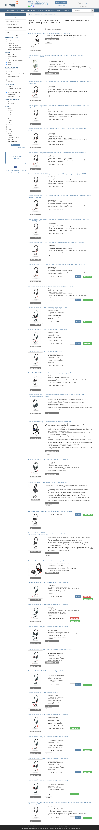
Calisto (9, 112)
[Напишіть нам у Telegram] (31, 6)
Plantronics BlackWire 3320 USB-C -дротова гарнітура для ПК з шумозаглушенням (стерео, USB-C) (57, 152)
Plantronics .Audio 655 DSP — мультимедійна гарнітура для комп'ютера (49, 421)
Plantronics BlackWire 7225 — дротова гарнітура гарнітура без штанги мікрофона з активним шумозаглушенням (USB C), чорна (56, 395)
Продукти (40, 10)
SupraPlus (10, 132)
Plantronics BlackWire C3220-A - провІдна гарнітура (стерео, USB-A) (48, 780)
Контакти (66, 10)
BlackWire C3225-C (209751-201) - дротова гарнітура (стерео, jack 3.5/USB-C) (50, 286)
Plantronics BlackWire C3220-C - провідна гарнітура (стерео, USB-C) (48, 758)
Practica (10, 126)
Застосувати (15, 145)
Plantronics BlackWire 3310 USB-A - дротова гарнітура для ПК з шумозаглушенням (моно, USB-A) (56, 264)
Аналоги (48, 42)
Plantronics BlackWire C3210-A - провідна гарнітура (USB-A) (45, 692)
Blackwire (10, 110)
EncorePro (10, 120)
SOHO (9, 130)
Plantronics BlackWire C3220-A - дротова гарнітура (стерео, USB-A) (47, 308)
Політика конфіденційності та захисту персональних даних (15, 171)
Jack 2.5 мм (11, 54)
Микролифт (11, 139)
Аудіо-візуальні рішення (12, 18)
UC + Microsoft (11, 103)
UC (8, 101)
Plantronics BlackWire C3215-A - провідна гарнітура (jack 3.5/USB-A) (48, 736)
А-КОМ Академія (31, 10)
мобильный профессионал (15, 49)
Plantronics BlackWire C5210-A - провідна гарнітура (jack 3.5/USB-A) (48, 604)
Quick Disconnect (12, 56)
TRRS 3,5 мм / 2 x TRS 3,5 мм (15, 60)
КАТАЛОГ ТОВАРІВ (11, 15)
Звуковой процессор (13, 137)
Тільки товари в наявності (54, 29)
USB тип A (10, 62)
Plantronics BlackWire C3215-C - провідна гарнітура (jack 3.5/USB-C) (48, 714)
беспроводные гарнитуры (15, 88)
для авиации (11, 41)
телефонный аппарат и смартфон (14, 80)
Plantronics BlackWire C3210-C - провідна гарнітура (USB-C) (45, 671)
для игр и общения (13, 43)
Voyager (10, 133)
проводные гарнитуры (14, 92)
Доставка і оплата (50, 10)
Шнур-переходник (13, 141)
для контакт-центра (13, 45)
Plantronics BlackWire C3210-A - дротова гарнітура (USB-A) (45, 351)
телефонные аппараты (14, 96)
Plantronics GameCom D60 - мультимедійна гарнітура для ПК (46, 561)
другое (9, 90)
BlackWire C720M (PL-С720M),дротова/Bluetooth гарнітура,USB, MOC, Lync (50, 511)
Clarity (9, 114)
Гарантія (59, 10)
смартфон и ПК (12, 71)
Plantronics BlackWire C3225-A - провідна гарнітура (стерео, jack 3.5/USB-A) (50, 649)
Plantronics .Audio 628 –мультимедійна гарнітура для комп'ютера (47, 482)
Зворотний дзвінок (61, 2)
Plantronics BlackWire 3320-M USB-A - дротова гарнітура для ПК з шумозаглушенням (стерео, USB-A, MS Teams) (59, 129)
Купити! (78, 276)
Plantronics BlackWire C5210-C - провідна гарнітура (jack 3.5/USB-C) (48, 583)
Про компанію (10, 10)
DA (8, 118)
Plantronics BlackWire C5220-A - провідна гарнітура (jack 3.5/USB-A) (48, 626)
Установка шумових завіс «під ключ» (14, 28)
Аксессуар (10, 135)
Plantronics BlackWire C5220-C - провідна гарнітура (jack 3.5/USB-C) (48, 459)
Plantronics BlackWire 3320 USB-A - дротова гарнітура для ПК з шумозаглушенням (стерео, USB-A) (57, 174)
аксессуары (11, 86)
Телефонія (9, 32)
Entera (9, 122)
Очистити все (21, 147)
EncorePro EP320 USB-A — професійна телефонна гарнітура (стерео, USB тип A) (51, 373)
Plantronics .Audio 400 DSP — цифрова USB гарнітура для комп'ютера (49, 33)
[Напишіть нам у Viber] (33, 6)
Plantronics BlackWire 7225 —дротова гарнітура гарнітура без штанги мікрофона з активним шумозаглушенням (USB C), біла (55, 56)
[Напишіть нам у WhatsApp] (29, 6)
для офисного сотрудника (15, 47)
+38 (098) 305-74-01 (34, 4)
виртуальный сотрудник (14, 40)
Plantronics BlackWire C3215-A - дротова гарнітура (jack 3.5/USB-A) (47, 329)
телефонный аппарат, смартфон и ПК (16, 73)
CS (8, 116)
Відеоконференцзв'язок (12, 21)
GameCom (10, 124)
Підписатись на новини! (15, 157)
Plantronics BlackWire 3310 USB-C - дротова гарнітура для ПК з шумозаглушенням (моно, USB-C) (56, 242)
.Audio (9, 108)
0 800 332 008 (32, 2)
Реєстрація (84, 6)
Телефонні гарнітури (11, 24)
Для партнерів (20, 10)
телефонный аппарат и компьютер (14, 77)
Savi (9, 128)
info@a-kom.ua (61, 5)
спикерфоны (11, 94)
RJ (8, 58)
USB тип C (10, 64)
